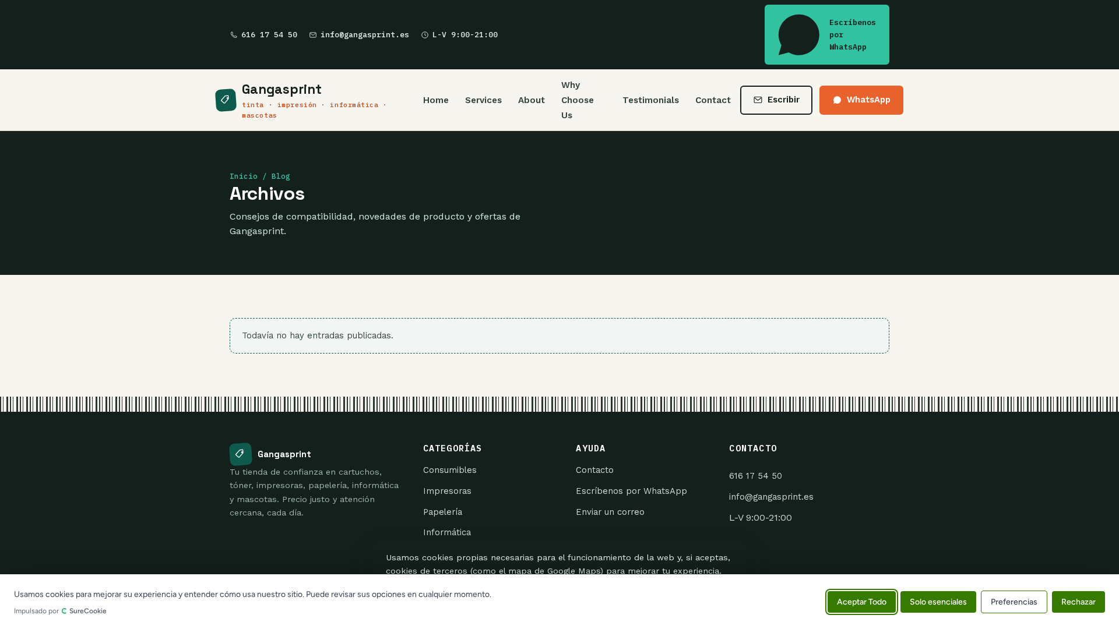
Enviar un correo (610, 512)
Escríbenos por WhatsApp (852, 34)
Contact (713, 100)
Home (436, 100)
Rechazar (1078, 601)
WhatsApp (869, 99)
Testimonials (650, 100)
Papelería (442, 512)
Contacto (595, 470)
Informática (447, 532)
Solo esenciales (938, 601)
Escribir (784, 99)
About (531, 100)
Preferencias (1014, 601)
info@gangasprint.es (365, 35)
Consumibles (450, 470)
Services (483, 100)
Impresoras (447, 491)
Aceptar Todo (861, 601)
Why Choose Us (577, 100)
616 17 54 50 (269, 35)
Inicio (244, 176)
